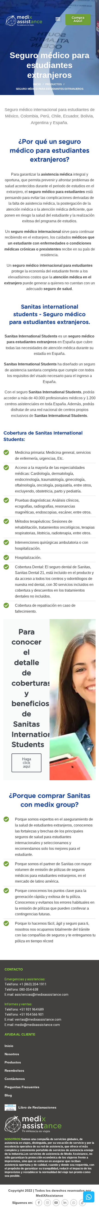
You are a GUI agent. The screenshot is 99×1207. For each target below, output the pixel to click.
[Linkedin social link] (64, 1202)
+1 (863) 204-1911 (33, 984)
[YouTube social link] (56, 1202)
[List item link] (49, 1107)
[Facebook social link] (38, 1202)
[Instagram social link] (47, 1202)
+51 (22, 1009)
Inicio (37, 84)
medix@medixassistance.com (37, 1025)
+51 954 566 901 (31, 1014)
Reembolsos (14, 1070)
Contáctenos (15, 1079)
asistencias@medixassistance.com (41, 994)
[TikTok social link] (82, 1202)
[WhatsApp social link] (73, 1202)
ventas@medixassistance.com (38, 1019)
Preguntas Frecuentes (22, 1087)
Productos (53, 84)
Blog (8, 1095)
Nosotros (12, 1054)
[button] (58, 18)
